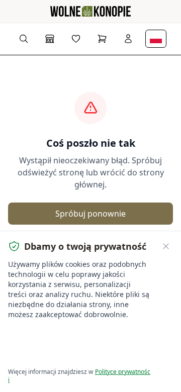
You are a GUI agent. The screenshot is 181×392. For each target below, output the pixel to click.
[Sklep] (50, 39)
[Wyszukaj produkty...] (24, 39)
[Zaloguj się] (128, 39)
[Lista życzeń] (76, 39)
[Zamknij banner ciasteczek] (166, 246)
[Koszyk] (102, 39)
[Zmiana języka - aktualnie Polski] (155, 39)
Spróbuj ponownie (90, 213)
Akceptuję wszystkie (45, 335)
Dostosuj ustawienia (45, 354)
